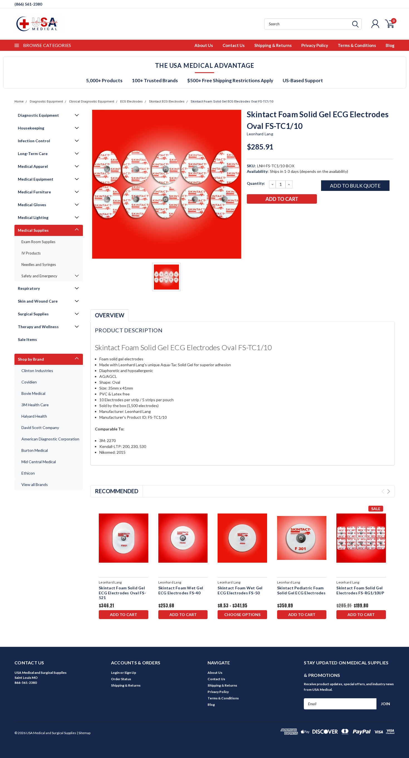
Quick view (123, 538)
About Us (203, 45)
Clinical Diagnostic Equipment (91, 101)
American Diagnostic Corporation (50, 439)
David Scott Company (40, 427)
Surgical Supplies (33, 313)
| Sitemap (83, 733)
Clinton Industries (37, 370)
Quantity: (256, 183)
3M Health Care (35, 404)
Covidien (29, 382)
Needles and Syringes (38, 264)
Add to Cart (123, 614)
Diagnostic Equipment (46, 101)
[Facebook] (250, 213)
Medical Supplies (33, 230)
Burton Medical (34, 450)
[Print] (269, 213)
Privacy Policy (314, 45)
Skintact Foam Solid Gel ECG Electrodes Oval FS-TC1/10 (232, 101)
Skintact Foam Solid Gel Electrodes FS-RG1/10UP (360, 590)
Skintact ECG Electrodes (166, 101)
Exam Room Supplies (38, 242)
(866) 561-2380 (28, 4)
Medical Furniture (34, 191)
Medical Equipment (35, 179)
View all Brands (34, 484)
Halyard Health (34, 416)
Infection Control (34, 140)
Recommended (116, 491)
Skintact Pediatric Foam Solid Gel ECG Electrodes (301, 590)
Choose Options (242, 614)
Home (19, 101)
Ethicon (28, 473)
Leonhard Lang (260, 133)
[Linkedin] (287, 213)
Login (115, 672)
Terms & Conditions (357, 45)
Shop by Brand (31, 359)
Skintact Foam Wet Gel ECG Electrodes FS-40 (180, 590)
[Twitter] (278, 213)
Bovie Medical (33, 393)
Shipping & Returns (273, 45)
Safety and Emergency (39, 276)
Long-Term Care (33, 153)
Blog (390, 45)
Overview (109, 315)
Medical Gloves (32, 204)
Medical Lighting (33, 217)
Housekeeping (31, 128)
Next (388, 491)
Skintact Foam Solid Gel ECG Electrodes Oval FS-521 (122, 592)
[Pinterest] (296, 213)
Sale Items (27, 339)
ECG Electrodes (131, 101)
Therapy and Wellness (38, 326)
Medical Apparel (33, 166)
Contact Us (234, 45)
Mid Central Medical (38, 461)
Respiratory (29, 288)
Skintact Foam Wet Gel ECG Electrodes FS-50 (240, 590)
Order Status (121, 679)
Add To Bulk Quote (355, 186)
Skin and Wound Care (38, 301)
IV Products (31, 253)
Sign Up (130, 672)
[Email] (260, 213)
